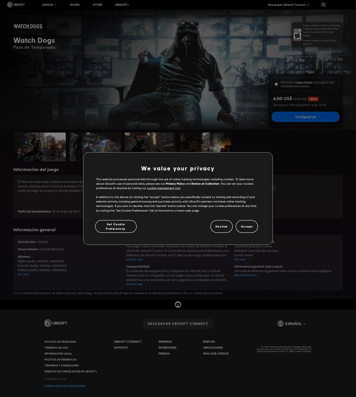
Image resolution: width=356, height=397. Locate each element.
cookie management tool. (164, 188)
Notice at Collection (205, 183)
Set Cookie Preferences (116, 226)
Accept (247, 226)
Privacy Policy (175, 183)
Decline (221, 226)
